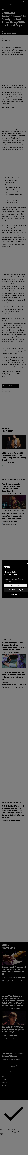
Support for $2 (15, 585)
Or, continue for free (16, 594)
